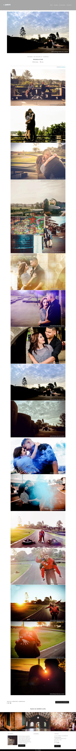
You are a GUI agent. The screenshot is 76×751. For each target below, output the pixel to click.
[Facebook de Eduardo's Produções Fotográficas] (54, 742)
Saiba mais (21, 745)
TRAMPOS (56, 5)
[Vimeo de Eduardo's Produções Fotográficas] (57, 742)
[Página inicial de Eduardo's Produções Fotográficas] (7, 5)
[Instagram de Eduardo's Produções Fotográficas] (55, 742)
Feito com (38, 750)
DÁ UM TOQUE (62, 5)
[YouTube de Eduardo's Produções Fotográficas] (58, 742)
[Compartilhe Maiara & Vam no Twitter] (8, 703)
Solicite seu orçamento (62, 702)
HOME (51, 5)
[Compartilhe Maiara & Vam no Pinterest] (10, 703)
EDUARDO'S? (69, 5)
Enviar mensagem (58, 737)
